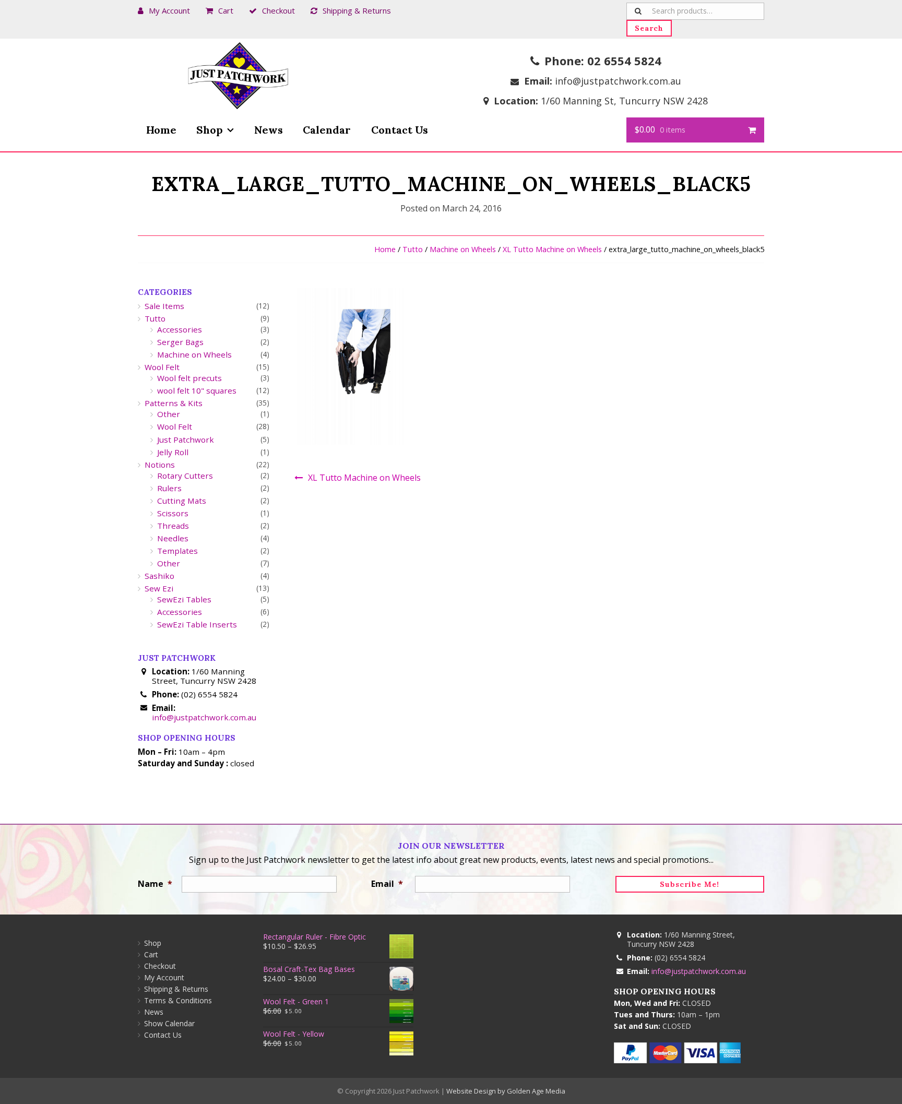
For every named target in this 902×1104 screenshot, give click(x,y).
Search (649, 28)
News (268, 129)
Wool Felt (162, 367)
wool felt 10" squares (196, 390)
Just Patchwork (185, 439)
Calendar (327, 129)
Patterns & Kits (174, 403)
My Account (169, 11)
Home (161, 129)
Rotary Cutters (185, 475)
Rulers (169, 488)
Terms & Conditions (178, 1000)
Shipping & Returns (357, 11)
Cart (225, 11)
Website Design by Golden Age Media (505, 1091)
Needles (172, 538)
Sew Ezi (159, 588)
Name (155, 883)
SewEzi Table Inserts (197, 624)
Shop (209, 129)
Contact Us (399, 129)
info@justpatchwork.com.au (618, 81)
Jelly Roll (172, 452)
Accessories (179, 329)
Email (387, 883)
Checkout (278, 11)
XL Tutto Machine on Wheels (552, 249)
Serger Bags (180, 342)
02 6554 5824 (624, 60)
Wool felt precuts (189, 378)
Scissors (172, 513)
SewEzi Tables (184, 599)
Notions (160, 464)
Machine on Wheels (463, 249)
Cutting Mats (181, 500)
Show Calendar (169, 1023)
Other (168, 414)
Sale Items (164, 306)
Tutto (412, 249)
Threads (173, 525)
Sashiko (159, 576)
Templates (177, 550)
